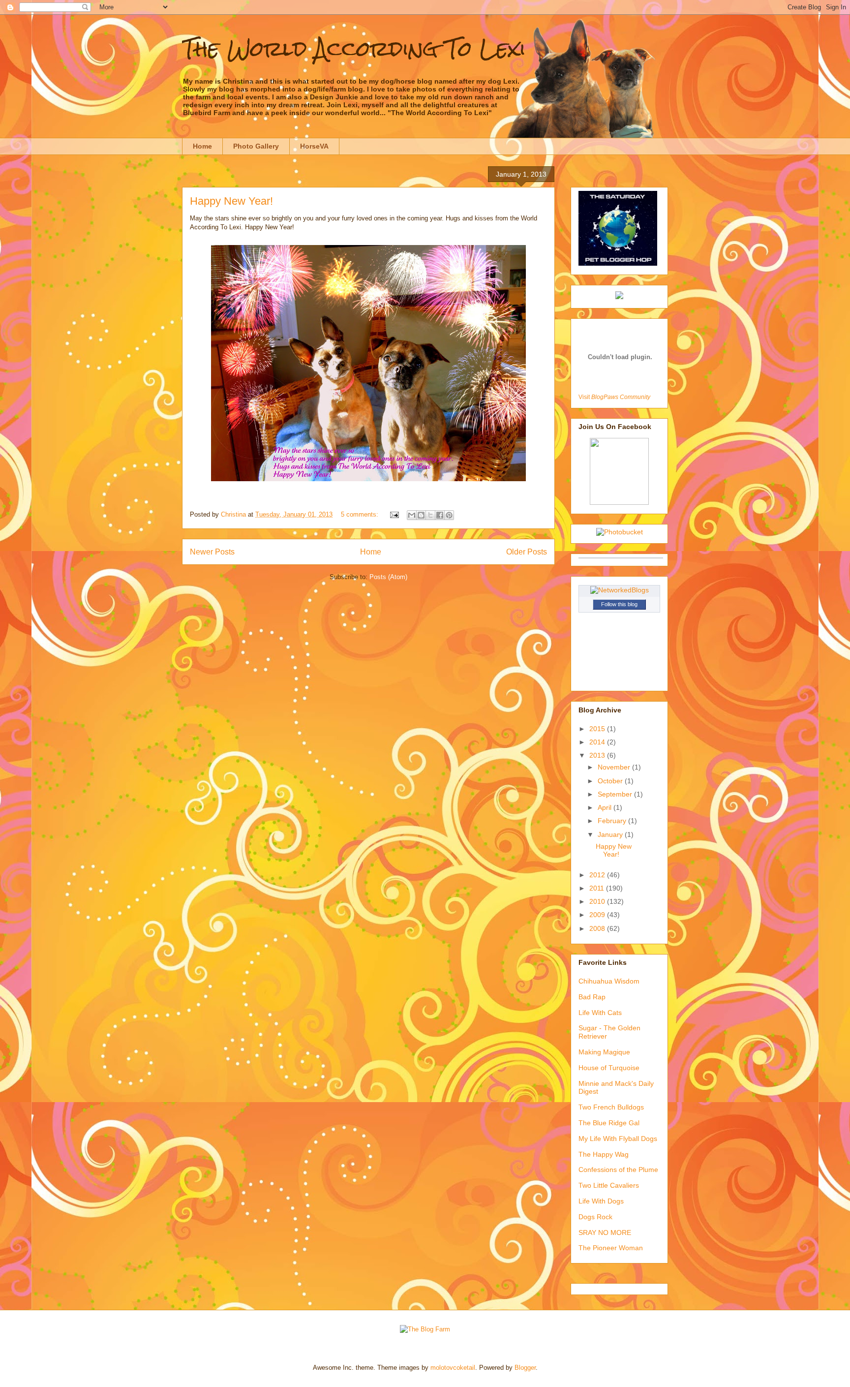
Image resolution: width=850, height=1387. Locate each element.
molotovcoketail (452, 1367)
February (613, 821)
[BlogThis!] (421, 515)
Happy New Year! (231, 201)
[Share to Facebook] (440, 515)
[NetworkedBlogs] (619, 590)
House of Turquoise (608, 1068)
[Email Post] (394, 514)
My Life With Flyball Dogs (617, 1138)
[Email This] (412, 515)
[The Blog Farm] (425, 1329)
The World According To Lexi (354, 49)
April (605, 807)
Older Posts (526, 552)
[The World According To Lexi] (619, 502)
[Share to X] (430, 515)
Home (202, 146)
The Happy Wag (603, 1154)
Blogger (525, 1367)
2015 (598, 729)
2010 (598, 901)
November (615, 767)
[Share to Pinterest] (449, 515)
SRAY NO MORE (604, 1232)
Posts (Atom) (388, 577)
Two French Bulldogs (611, 1107)
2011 (597, 888)
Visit (614, 397)
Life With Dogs (601, 1201)
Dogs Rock (595, 1217)
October (611, 781)
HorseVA (314, 146)
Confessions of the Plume (618, 1169)
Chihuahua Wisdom (608, 981)
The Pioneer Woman (610, 1248)
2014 (598, 742)
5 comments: (360, 514)
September (616, 794)
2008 (598, 928)
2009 (598, 915)
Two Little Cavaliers (608, 1185)
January (611, 834)
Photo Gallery (256, 146)
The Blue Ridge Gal (608, 1123)
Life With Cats (600, 1013)
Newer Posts (212, 552)
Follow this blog (619, 604)
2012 (598, 875)
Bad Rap (592, 997)
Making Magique (604, 1052)
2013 (598, 755)
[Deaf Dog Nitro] (619, 297)
